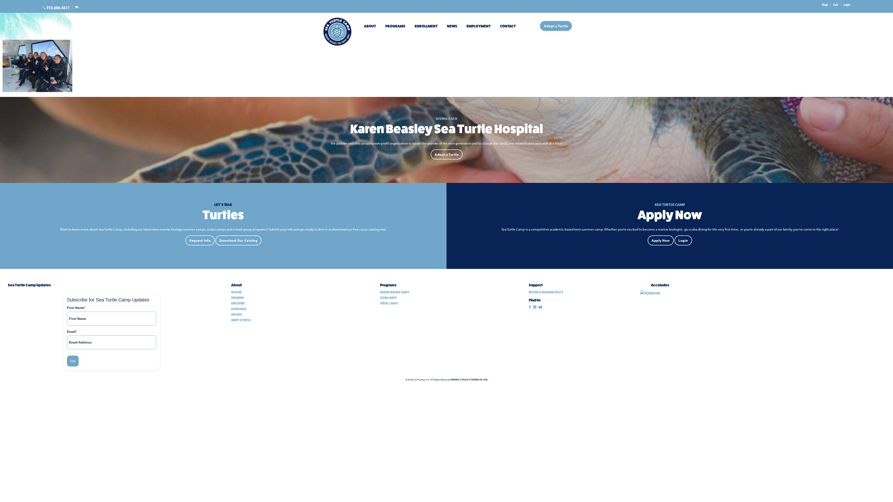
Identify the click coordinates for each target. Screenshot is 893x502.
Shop (825, 4)
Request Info (200, 240)
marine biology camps (394, 292)
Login (846, 4)
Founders (237, 297)
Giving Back (239, 309)
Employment (478, 26)
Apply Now (661, 240)
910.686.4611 (58, 7)
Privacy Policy (460, 379)
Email (72, 332)
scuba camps (388, 297)
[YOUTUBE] (540, 307)
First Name (76, 308)
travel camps (389, 303)
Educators (238, 303)
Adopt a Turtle (556, 26)
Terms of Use (479, 379)
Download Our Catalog (238, 240)
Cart (835, 4)
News (452, 26)
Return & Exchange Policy (546, 292)
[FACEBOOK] (530, 307)
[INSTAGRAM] (534, 307)
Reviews (236, 314)
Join (73, 361)
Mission (236, 292)
